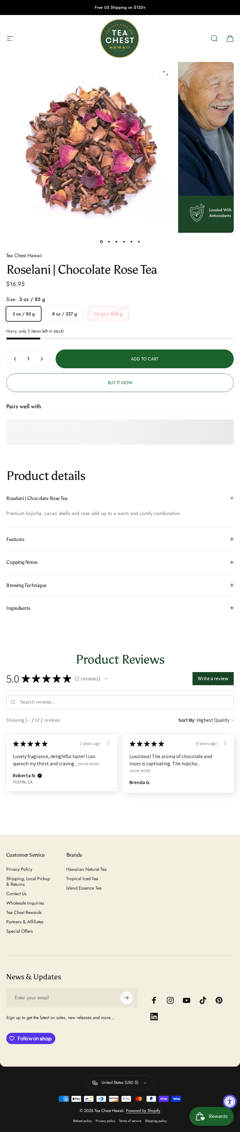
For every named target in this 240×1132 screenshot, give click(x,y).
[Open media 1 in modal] (165, 73)
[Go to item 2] (108, 241)
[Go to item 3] (116, 241)
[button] (106, 678)
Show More (89, 763)
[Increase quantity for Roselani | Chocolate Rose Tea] (43, 359)
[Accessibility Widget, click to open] (230, 1101)
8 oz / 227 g (64, 314)
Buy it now (120, 383)
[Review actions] (108, 743)
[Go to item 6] (138, 241)
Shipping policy (156, 1121)
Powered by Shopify (143, 1111)
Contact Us (16, 893)
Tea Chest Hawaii (24, 255)
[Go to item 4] (124, 241)
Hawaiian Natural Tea (86, 869)
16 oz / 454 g (108, 314)
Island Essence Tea (84, 888)
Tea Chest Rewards (24, 912)
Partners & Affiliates (24, 922)
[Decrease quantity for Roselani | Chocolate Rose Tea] (14, 359)
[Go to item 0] (101, 241)
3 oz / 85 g (23, 314)
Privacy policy (105, 1121)
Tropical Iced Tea (82, 878)
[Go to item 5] (131, 241)
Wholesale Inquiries (25, 903)
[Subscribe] (126, 998)
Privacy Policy (19, 869)
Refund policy (82, 1121)
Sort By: (187, 720)
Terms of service (130, 1121)
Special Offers (19, 931)
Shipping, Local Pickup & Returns (28, 881)
